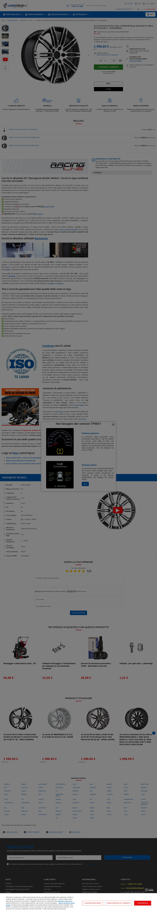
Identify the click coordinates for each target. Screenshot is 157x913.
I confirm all (142, 903)
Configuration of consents (118, 903)
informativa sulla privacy (64, 901)
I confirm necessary (92, 903)
